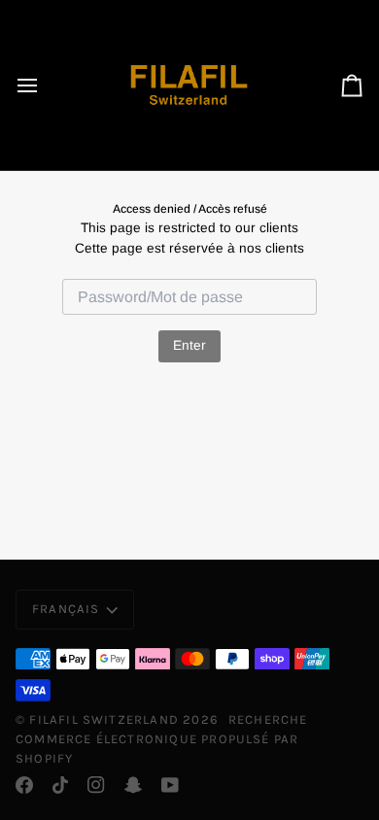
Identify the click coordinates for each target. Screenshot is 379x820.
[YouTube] (170, 785)
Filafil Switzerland (106, 719)
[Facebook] (24, 785)
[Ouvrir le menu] (45, 85)
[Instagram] (96, 785)
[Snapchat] (133, 785)
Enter (189, 345)
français (66, 608)
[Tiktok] (60, 785)
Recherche (268, 719)
